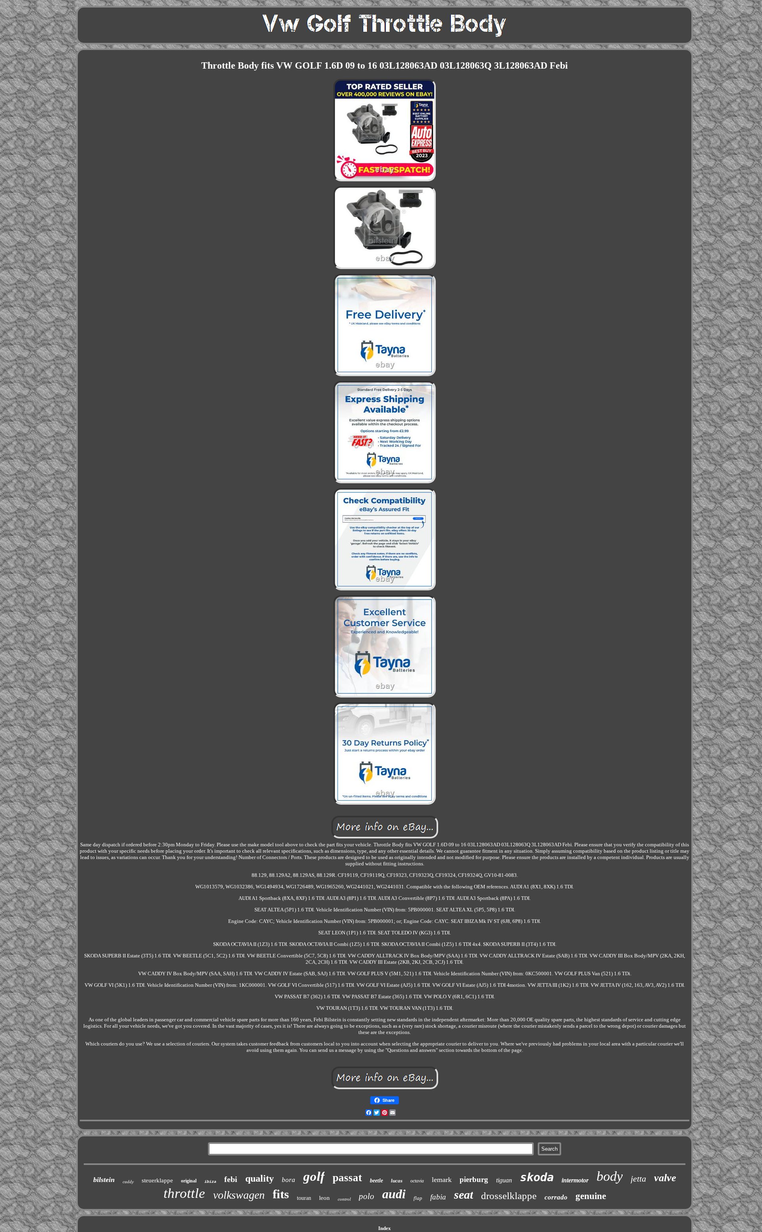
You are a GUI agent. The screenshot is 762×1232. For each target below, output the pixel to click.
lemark (442, 1180)
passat (347, 1178)
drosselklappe (509, 1195)
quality (259, 1178)
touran (304, 1198)
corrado (556, 1197)
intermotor (575, 1180)
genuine (590, 1196)
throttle (184, 1193)
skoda (537, 1177)
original (188, 1181)
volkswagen (239, 1195)
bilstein (104, 1180)
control (344, 1199)
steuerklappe (157, 1180)
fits (281, 1194)
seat (463, 1194)
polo (366, 1196)
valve (665, 1178)
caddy (128, 1181)
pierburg (474, 1179)
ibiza (210, 1182)
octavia (417, 1181)
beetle (376, 1181)
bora (288, 1180)
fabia (438, 1197)
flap (418, 1198)
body (610, 1176)
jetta (638, 1179)
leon (324, 1198)
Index (384, 1228)
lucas (396, 1181)
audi (394, 1194)
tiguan (504, 1180)
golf (314, 1176)
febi (230, 1179)
